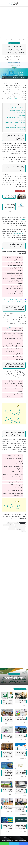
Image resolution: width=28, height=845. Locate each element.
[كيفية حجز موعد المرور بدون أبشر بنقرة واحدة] (21, 196)
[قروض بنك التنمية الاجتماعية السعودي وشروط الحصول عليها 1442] (21, 205)
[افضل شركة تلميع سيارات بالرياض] (21, 695)
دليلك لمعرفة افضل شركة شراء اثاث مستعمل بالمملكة (8, 719)
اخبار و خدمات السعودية (8, 39)
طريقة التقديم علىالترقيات (8, 524)
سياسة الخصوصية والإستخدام (20, 840)
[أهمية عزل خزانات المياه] (21, 729)
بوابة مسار (10, 522)
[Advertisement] (14, 22)
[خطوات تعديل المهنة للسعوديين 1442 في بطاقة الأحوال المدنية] (21, 765)
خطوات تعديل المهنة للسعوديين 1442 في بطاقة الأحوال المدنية (21, 772)
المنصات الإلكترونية (18, 233)
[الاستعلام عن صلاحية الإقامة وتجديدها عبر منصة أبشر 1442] (7, 695)
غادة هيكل (20, 59)
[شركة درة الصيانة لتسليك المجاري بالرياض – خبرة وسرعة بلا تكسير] (7, 765)
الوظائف (22, 219)
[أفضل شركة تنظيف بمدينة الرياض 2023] (21, 712)
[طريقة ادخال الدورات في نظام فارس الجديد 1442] (21, 784)
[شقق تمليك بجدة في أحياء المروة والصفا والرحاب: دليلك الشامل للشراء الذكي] (7, 746)
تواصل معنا (4, 840)
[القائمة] (2, 3)
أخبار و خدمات (17, 39)
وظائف (23, 531)
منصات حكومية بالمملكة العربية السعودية (17, 526)
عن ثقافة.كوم (10, 840)
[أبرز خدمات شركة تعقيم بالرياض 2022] (7, 801)
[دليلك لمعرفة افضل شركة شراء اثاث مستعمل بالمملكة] (7, 712)
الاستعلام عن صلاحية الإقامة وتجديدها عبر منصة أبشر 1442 (8, 702)
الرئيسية (22, 39)
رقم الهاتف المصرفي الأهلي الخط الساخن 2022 (8, 736)
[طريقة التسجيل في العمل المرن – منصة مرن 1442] (21, 746)
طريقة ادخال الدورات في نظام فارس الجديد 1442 (21, 791)
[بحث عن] (26, 3)
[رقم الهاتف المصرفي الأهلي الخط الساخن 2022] (7, 729)
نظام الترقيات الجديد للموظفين (16, 108)
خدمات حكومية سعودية (20, 524)
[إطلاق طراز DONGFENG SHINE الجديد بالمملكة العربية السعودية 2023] (21, 801)
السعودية (16, 522)
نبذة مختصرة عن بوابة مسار (17, 110)
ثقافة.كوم (9, 837)
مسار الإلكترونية (10, 328)
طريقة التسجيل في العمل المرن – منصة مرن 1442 (21, 754)
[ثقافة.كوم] (14, 3)
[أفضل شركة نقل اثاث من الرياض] (7, 784)
